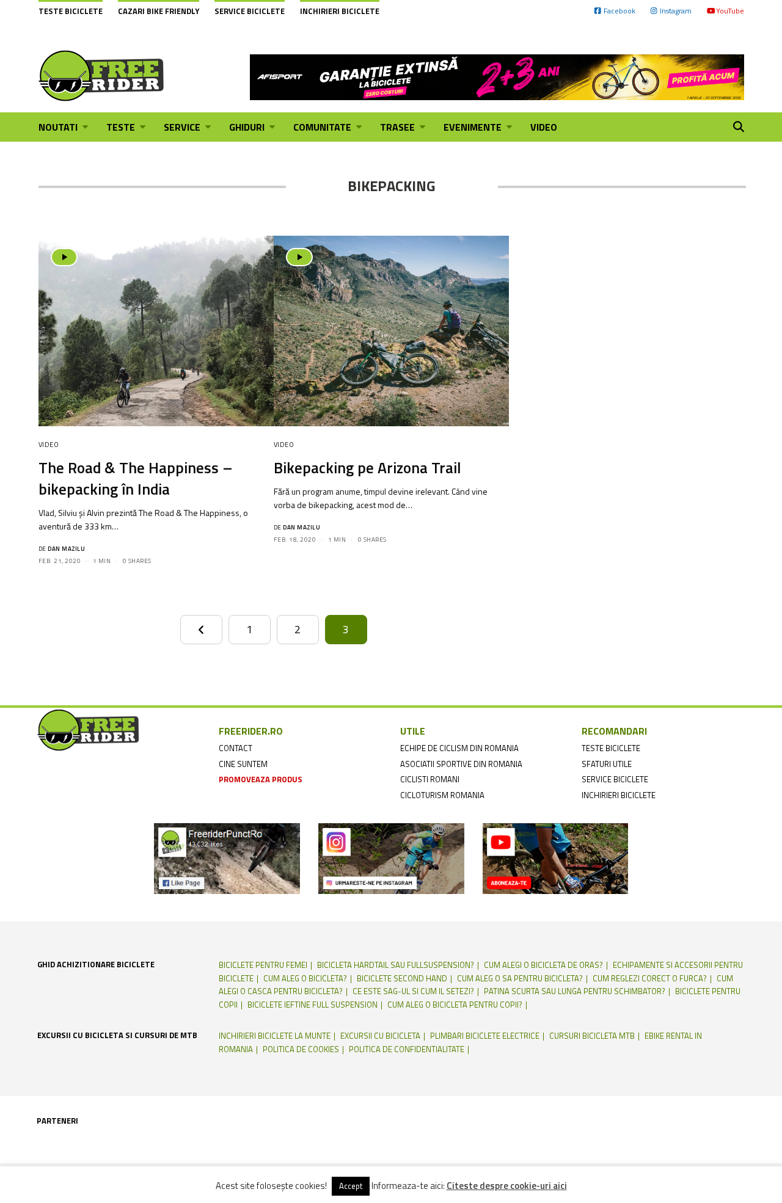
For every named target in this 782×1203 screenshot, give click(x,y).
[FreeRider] (101, 75)
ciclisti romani (429, 779)
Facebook (619, 10)
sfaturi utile (607, 764)
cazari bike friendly (158, 11)
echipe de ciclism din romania (459, 748)
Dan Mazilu (66, 548)
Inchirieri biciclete (339, 11)
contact (235, 748)
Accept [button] (350, 1186)
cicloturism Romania (442, 795)
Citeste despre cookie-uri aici (507, 1186)
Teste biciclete (70, 11)
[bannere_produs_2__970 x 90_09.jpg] (497, 75)
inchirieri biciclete (619, 795)
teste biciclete (611, 748)
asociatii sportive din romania (461, 764)
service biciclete (615, 779)
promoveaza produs (260, 779)
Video (48, 444)
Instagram (676, 10)
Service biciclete (249, 11)
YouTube (730, 10)
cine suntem (243, 764)
